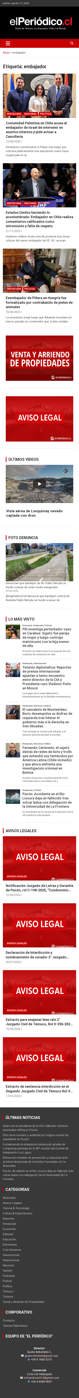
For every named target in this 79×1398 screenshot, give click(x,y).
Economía (9, 1229)
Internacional (11, 1260)
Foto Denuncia (12, 1250)
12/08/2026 (13, 141)
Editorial (8, 1234)
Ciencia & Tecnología (16, 1208)
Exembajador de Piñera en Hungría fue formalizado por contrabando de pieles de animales (39, 302)
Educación (9, 1239)
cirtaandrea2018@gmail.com (41, 1377)
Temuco (8, 1291)
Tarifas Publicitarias (15, 1325)
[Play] (39, 484)
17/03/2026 (13, 1096)
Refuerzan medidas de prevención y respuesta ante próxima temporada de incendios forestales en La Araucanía (35, 1162)
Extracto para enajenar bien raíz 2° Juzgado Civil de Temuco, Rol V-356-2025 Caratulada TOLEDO (39, 1024)
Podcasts (9, 1276)
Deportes (8, 1218)
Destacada (14, 114)
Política (45, 114)
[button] (39, 513)
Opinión (7, 1270)
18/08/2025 (13, 312)
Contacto (9, 1320)
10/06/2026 (13, 1028)
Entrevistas (10, 1244)
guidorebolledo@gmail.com (41, 1356)
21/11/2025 (13, 231)
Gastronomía (11, 1255)
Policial (29, 289)
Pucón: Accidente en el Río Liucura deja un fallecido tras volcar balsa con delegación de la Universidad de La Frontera (38, 1175)
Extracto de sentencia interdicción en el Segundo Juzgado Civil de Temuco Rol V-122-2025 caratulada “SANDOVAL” (39, 1091)
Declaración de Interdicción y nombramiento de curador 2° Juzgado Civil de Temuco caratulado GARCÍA (36, 957)
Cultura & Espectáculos (17, 1213)
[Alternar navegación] (8, 43)
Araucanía (9, 1197)
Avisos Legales (17, 876)
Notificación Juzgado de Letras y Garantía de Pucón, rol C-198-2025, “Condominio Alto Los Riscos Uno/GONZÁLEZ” (39, 890)
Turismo (8, 1296)
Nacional (30, 114)
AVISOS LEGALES (21, 831)
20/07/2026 (13, 962)
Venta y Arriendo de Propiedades (23, 1302)
